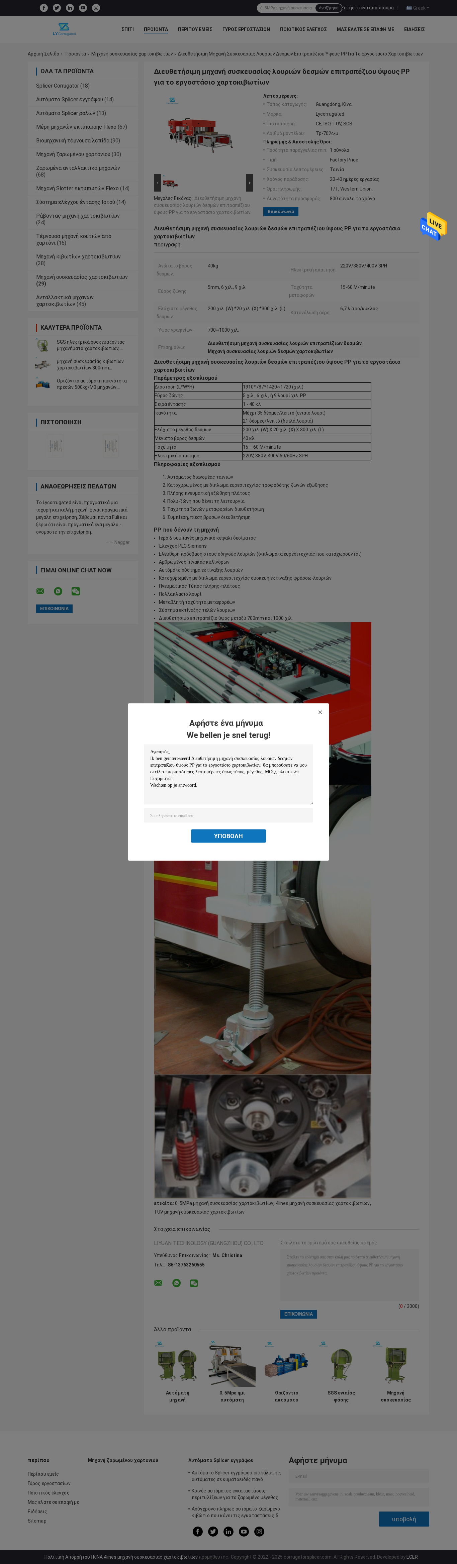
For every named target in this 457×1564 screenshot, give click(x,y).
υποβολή (228, 836)
